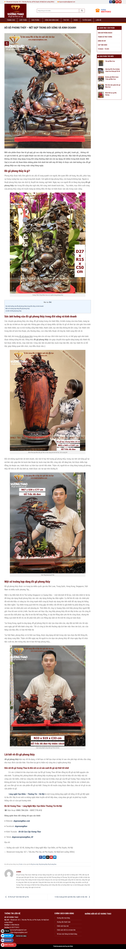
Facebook (8, 940)
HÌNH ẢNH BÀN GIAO (52, 20)
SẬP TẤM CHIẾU (102, 45)
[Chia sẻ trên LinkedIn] (54, 857)
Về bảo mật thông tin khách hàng (67, 934)
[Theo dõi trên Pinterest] (116, 1)
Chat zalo (8, 935)
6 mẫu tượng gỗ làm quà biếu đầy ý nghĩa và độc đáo (71, 897)
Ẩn (50, 302)
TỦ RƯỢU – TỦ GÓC (103, 49)
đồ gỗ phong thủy (43, 864)
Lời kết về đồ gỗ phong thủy (13, 311)
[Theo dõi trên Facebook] (110, 1)
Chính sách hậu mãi (63, 926)
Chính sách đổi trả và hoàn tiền (66, 930)
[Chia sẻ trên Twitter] (44, 857)
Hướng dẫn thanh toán (63, 922)
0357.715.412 (9, 945)
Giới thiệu (23, 20)
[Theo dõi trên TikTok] (113, 1)
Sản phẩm (35, 20)
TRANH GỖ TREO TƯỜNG (105, 37)
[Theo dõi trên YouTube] (120, 1)
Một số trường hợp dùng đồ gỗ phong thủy (18, 308)
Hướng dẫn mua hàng (63, 918)
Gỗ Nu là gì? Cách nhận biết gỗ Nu (18, 897)
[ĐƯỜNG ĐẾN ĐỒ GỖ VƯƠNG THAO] (98, 926)
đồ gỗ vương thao (52, 864)
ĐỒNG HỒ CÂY (102, 41)
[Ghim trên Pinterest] (51, 857)
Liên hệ (98, 20)
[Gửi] (82, 11)
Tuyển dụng (86, 20)
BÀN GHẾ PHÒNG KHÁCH (105, 33)
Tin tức (66, 20)
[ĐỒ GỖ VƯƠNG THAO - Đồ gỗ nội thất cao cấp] (18, 11)
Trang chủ (11, 20)
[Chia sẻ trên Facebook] (40, 857)
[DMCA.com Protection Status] (21, 936)
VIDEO (76, 20)
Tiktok (7, 931)
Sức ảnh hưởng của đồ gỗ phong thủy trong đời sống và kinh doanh (25, 306)
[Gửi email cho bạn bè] (47, 857)
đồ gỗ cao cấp (34, 864)
